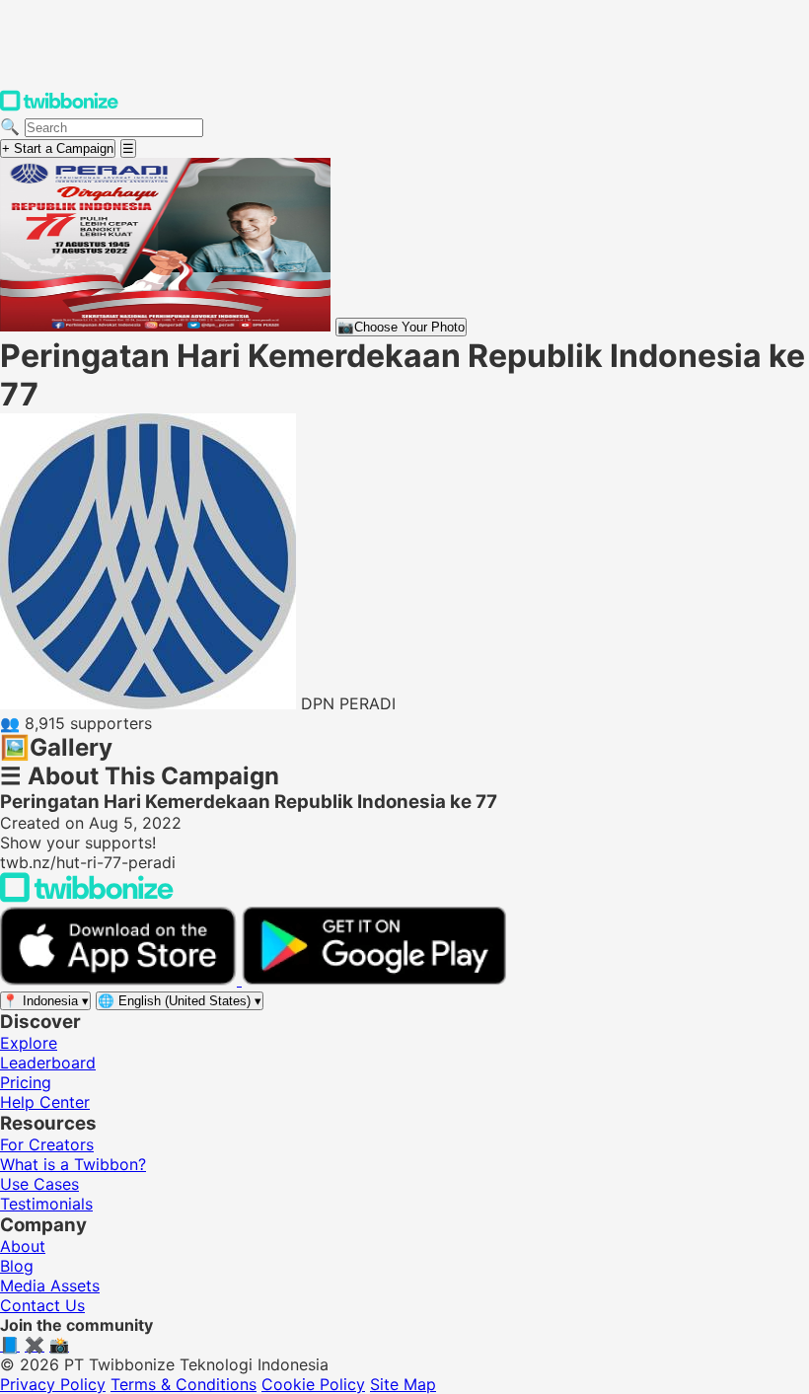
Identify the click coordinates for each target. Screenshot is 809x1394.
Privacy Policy (53, 1384)
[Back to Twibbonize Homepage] (87, 897)
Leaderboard (48, 1062)
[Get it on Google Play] (374, 980)
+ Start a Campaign (57, 148)
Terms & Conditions (183, 1384)
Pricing (25, 1082)
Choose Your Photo (401, 327)
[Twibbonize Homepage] (59, 106)
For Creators (47, 1144)
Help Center (45, 1102)
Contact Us (42, 1305)
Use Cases (39, 1184)
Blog (17, 1266)
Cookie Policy (313, 1384)
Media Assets (50, 1285)
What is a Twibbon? (73, 1164)
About (22, 1246)
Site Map (403, 1384)
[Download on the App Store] (121, 980)
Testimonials (46, 1203)
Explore (28, 1043)
